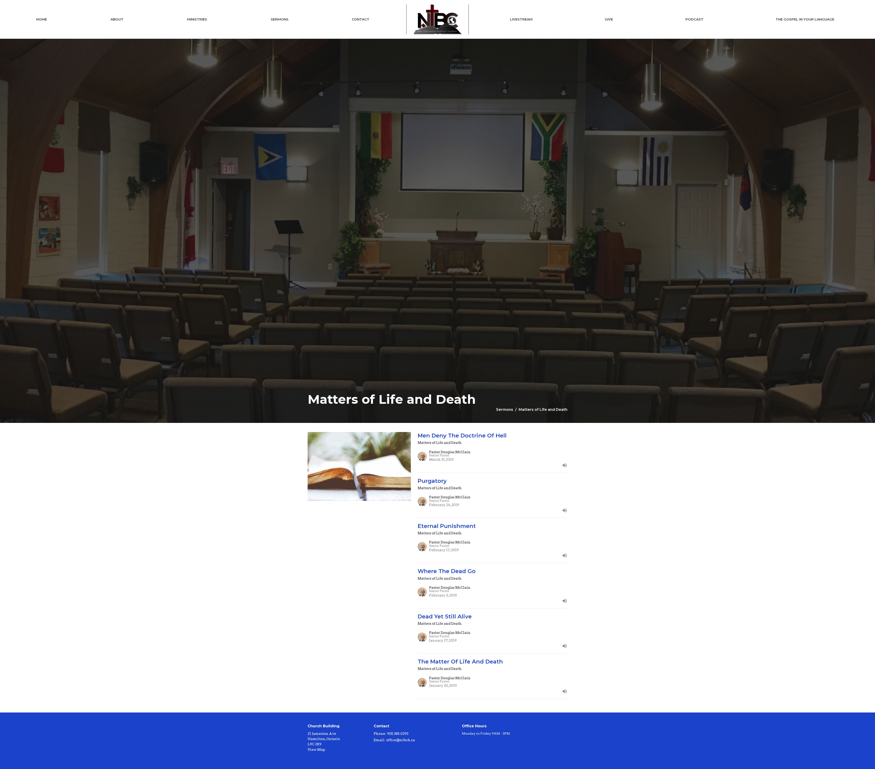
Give (609, 19)
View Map (316, 750)
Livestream (521, 19)
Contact (360, 19)
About (117, 19)
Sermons (279, 19)
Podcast (694, 19)
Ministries (197, 19)
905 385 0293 (397, 734)
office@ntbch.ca (400, 740)
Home (41, 19)
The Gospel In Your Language (805, 19)
